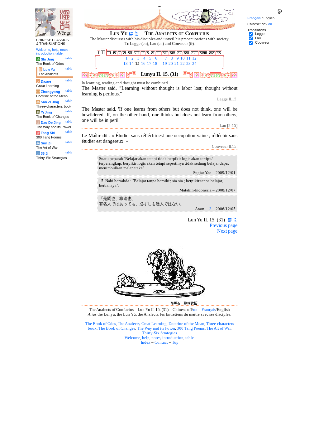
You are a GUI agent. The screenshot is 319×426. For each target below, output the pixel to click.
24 (194, 63)
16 (142, 63)
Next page (227, 231)
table (189, 338)
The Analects (129, 324)
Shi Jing (47, 59)
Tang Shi (48, 133)
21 (176, 63)
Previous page (223, 225)
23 (188, 63)
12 (194, 58)
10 (182, 58)
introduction (172, 338)
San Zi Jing (50, 102)
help (146, 338)
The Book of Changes (116, 328)
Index (145, 342)
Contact (161, 342)
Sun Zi (46, 143)
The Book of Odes (100, 324)
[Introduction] (131, 33)
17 (148, 63)
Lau (258, 38)
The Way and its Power (156, 328)
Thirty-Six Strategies (159, 333)
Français (209, 309)
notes (155, 338)
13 (125, 63)
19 (164, 63)
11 (188, 58)
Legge (259, 34)
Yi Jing (46, 112)
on (195, 309)
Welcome (132, 338)
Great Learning (154, 324)
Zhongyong (50, 92)
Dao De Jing (51, 122)
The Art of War (219, 328)
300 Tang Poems (191, 328)
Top (175, 342)
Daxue (46, 81)
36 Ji (44, 153)
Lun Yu (49, 69)
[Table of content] (137, 33)
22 (182, 63)
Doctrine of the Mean (186, 324)
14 (131, 63)
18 (154, 63)
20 (170, 63)
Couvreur (262, 42)
